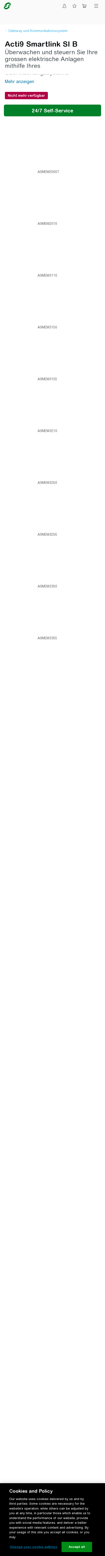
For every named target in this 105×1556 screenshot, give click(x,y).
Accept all (77, 1547)
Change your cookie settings (33, 1547)
